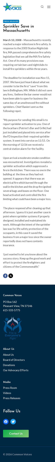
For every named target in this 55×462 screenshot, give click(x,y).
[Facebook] (5, 276)
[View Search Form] (42, 6)
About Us (8, 354)
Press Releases (11, 21)
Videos (7, 393)
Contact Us (16, 434)
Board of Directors (14, 359)
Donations (9, 365)
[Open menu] (49, 7)
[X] (10, 276)
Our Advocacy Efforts (15, 370)
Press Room (10, 387)
